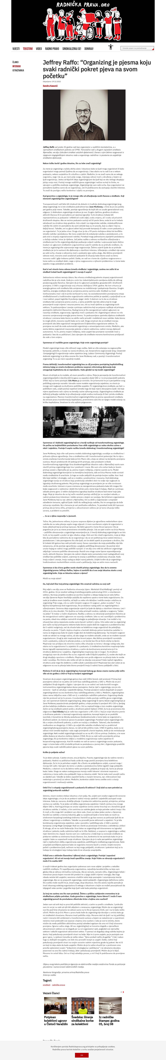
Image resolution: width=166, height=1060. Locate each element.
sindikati (46, 985)
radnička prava (58, 985)
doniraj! (88, 49)
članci (15, 62)
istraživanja (18, 70)
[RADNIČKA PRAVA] (83, 21)
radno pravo (52, 49)
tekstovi (28, 49)
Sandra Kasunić (50, 85)
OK (82, 1055)
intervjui (17, 66)
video (39, 49)
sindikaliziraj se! (71, 49)
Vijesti (16, 49)
